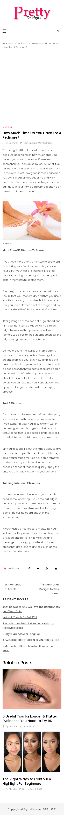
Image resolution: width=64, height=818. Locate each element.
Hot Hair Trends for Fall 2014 (20, 617)
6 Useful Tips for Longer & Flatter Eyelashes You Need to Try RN (30, 718)
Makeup (8, 127)
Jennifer (13, 143)
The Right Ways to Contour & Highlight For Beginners (27, 781)
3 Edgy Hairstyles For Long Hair (21, 634)
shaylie (13, 789)
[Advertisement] (32, 88)
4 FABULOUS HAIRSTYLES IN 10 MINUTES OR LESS (31, 640)
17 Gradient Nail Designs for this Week (49, 589)
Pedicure (14, 568)
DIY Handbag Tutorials (13, 587)
